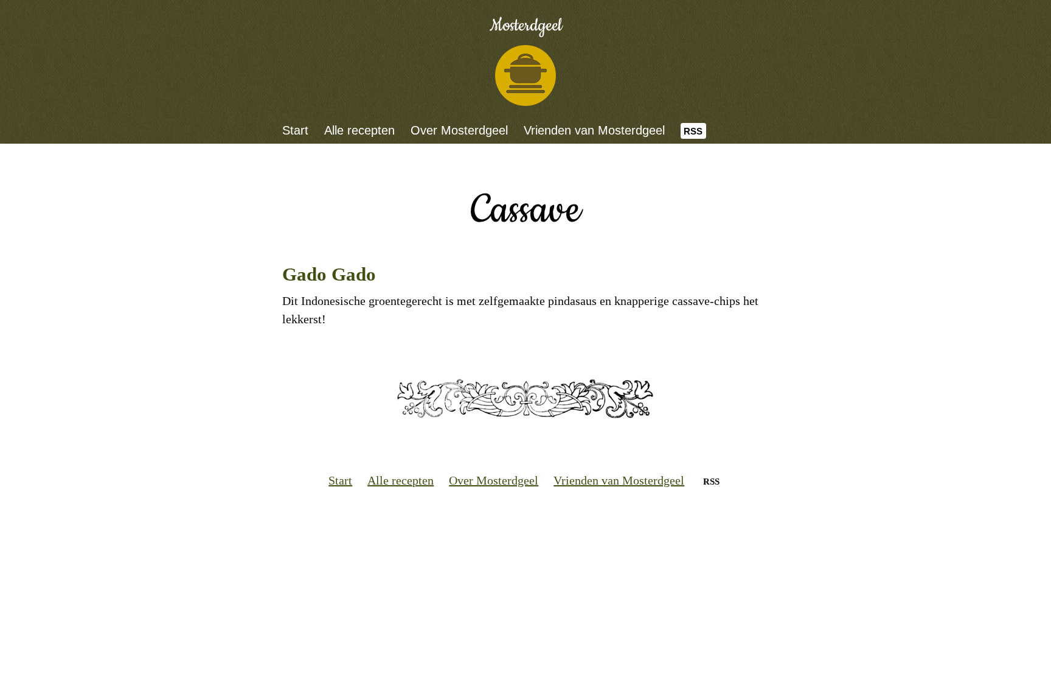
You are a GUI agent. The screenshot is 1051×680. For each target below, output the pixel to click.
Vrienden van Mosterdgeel (594, 130)
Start (295, 130)
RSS (693, 131)
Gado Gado (329, 274)
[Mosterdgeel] (525, 75)
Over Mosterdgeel (459, 130)
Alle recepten (359, 130)
